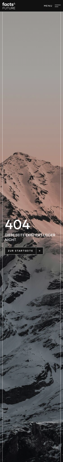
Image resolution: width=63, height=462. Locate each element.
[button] (52, 6)
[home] (8, 5)
